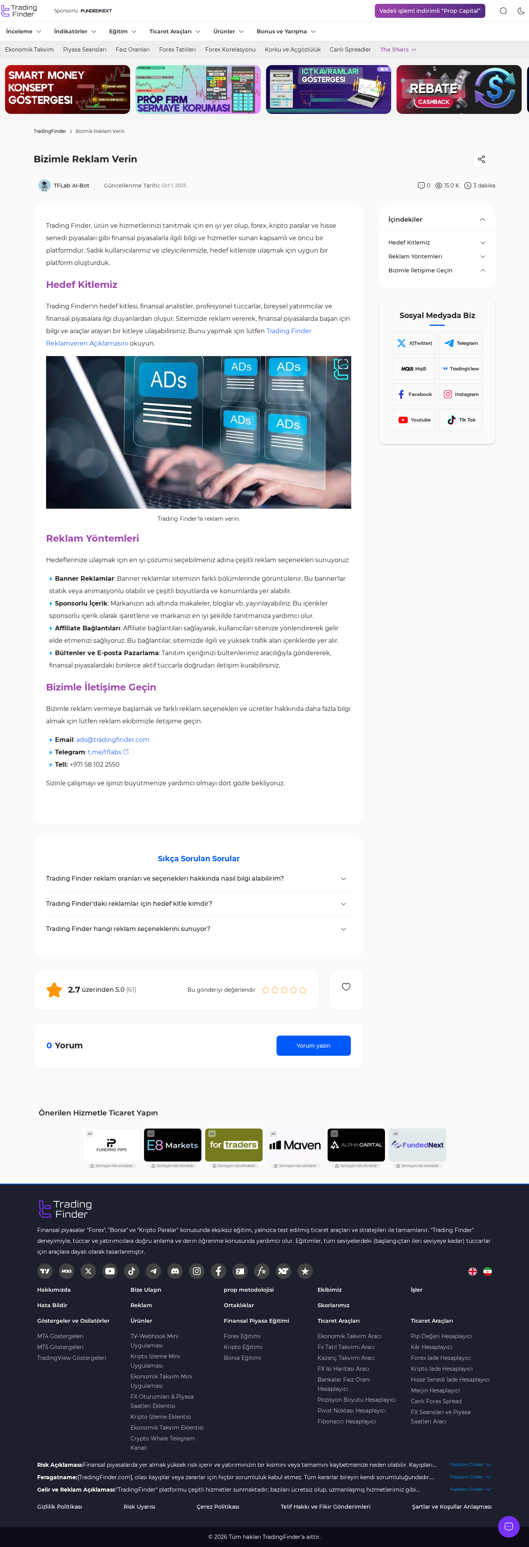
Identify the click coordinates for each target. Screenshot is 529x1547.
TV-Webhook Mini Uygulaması (155, 1341)
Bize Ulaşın (146, 1289)
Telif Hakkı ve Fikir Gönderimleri (326, 1506)
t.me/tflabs (105, 752)
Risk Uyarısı (139, 1506)
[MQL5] (66, 1271)
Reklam (141, 1305)
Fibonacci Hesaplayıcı (347, 1421)
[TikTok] (131, 1271)
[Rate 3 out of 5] (284, 990)
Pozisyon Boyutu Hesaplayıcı (357, 1399)
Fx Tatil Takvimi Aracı (346, 1347)
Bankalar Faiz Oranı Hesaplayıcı (344, 1384)
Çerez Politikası (218, 1506)
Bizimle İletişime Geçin (420, 270)
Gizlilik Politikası (59, 1506)
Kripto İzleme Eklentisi (161, 1416)
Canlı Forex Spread (436, 1401)
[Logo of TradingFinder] (19, 11)
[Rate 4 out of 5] (293, 990)
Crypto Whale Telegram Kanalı (163, 1443)
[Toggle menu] (509, 1527)
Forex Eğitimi (242, 1336)
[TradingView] (45, 1271)
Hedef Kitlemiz (409, 242)
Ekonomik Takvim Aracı (349, 1336)
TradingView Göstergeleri (71, 1357)
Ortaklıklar (239, 1305)
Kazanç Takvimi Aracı (346, 1357)
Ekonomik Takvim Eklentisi (167, 1427)
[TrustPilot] (305, 1271)
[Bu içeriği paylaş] (481, 159)
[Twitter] (88, 1271)
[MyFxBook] (262, 1271)
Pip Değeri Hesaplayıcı (441, 1336)
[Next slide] (517, 89)
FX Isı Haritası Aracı (343, 1368)
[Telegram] (153, 1271)
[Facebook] (218, 1271)
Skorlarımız (333, 1305)
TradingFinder (50, 131)
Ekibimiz (330, 1289)
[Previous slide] (12, 89)
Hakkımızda (54, 1289)
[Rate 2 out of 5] (275, 990)
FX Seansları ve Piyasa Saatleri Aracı (441, 1417)
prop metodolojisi (249, 1289)
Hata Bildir (52, 1305)
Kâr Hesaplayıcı (431, 1347)
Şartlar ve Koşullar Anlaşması (452, 1506)
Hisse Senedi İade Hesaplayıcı (450, 1379)
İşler (417, 1289)
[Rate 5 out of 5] (303, 990)
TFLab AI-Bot (71, 185)
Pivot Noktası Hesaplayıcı (352, 1410)
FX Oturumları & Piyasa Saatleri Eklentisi (162, 1401)
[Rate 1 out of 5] (266, 990)
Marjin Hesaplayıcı (435, 1390)
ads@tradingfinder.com (112, 739)
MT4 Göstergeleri (60, 1336)
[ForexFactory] (240, 1271)
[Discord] (175, 1271)
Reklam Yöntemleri (415, 256)
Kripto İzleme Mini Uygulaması (155, 1361)
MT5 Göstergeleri (60, 1347)
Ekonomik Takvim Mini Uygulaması (161, 1381)
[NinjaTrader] (283, 1271)
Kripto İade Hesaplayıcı (442, 1368)
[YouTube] (110, 1271)
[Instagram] (196, 1271)
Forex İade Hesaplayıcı (441, 1357)
